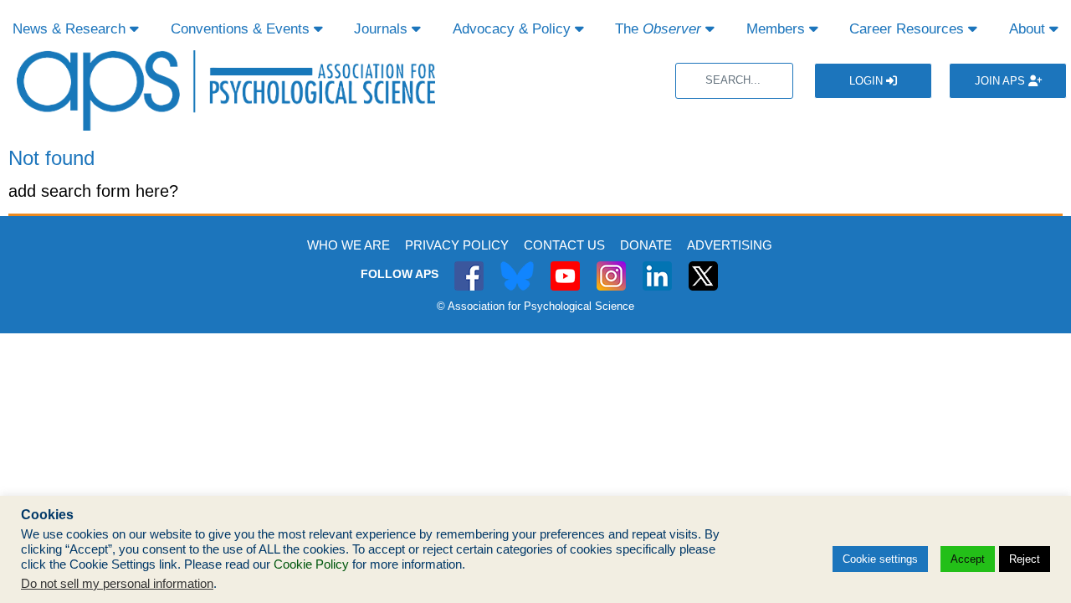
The (658, 29)
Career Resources (908, 29)
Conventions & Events (242, 29)
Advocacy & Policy (514, 29)
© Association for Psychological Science (535, 306)
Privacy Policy (457, 245)
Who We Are (348, 245)
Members (777, 29)
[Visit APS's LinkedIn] (657, 266)
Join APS (1001, 81)
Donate (646, 245)
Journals (383, 29)
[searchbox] (734, 81)
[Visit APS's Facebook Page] (469, 266)
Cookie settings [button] (880, 559)
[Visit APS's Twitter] (517, 266)
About (1029, 29)
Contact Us (564, 245)
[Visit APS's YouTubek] (565, 266)
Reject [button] (1024, 559)
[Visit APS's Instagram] (611, 266)
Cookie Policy (311, 564)
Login (867, 81)
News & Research (71, 29)
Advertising (729, 245)
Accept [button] (968, 559)
